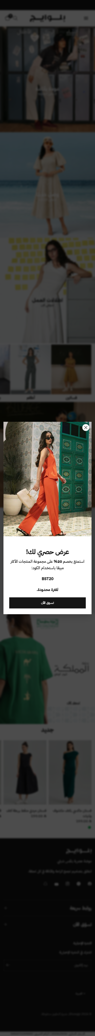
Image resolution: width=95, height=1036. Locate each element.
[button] (47, 602)
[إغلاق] (85, 427)
